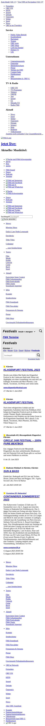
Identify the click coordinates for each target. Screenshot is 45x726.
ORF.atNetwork (12, 665)
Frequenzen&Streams (14, 310)
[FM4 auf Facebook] (14, 183)
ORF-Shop (15, 45)
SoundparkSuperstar (14, 286)
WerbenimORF (17, 70)
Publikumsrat (16, 74)
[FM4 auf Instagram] (14, 180)
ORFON (9, 8)
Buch (8, 267)
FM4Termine (11, 337)
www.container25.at (11, 548)
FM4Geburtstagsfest (14, 279)
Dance (8, 172)
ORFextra (15, 43)
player (8, 161)
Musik (8, 258)
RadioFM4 (15, 105)
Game (8, 265)
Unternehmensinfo (18, 61)
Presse (13, 68)
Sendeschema (11, 298)
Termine (9, 176)
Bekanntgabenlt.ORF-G (20, 79)
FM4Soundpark (12, 302)
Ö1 (12, 101)
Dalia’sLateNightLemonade (17, 232)
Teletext (14, 92)
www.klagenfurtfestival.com (15, 388)
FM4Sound (10, 170)
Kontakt (9, 294)
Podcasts (9, 174)
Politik (8, 260)
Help (12, 127)
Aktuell (8, 273)
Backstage (14, 39)
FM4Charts (10, 284)
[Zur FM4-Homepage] (6, 138)
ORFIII (13, 94)
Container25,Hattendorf (16, 493)
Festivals (36, 351)
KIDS (8, 10)
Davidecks (10, 236)
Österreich (10, 17)
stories (8, 166)
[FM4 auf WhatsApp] (14, 187)
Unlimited (9, 244)
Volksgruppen (16, 132)
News (8, 23)
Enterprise (14, 63)
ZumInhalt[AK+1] (8, 2)
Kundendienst (16, 37)
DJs (15, 351)
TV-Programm (16, 90)
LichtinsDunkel (17, 48)
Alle (4, 351)
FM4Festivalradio (13, 281)
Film (7, 256)
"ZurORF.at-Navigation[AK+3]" (30, 2)
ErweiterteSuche (34, 359)
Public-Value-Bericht (18, 35)
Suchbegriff (5, 217)
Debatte (9, 15)
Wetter (8, 19)
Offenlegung (10, 716)
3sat (12, 96)
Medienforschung (17, 66)
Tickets (13, 41)
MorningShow (11, 228)
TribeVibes (10, 240)
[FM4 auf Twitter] (13, 210)
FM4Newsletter (12, 306)
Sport (8, 21)
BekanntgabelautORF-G (15, 719)
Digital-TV (15, 50)
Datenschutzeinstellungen (15, 714)
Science (13, 125)
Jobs (12, 76)
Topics (8, 252)
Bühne (27, 351)
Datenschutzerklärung (14, 712)
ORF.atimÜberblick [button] (14, 25)
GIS (12, 52)
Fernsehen (10, 6)
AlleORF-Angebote (13, 706)
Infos (8, 290)
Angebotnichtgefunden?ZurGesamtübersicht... (24, 134)
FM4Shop (10, 318)
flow (7, 164)
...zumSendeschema (14, 248)
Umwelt (9, 263)
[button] (18, 159)
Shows (8, 223)
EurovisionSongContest (15, 277)
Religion (14, 129)
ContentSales (16, 72)
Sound (8, 13)
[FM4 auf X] (11, 185)
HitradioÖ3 (15, 103)
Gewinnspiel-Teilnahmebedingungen (20, 322)
